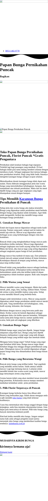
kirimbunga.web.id (17, 423)
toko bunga (17, 398)
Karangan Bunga (31, 198)
